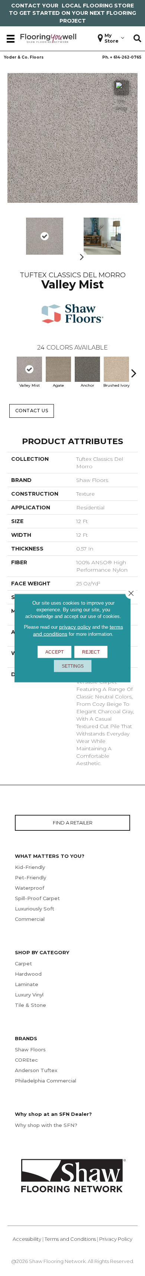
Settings (73, 666)
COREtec (26, 1060)
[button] (137, 38)
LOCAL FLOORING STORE (98, 5)
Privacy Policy (115, 1239)
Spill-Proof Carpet (37, 898)
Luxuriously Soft (34, 909)
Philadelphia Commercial (45, 1081)
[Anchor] (87, 369)
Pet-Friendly (30, 877)
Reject (91, 652)
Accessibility (27, 1239)
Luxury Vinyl (29, 995)
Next (80, 254)
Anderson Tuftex (36, 1070)
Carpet (23, 963)
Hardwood (28, 974)
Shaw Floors (30, 1049)
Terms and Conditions (70, 1239)
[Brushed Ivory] (116, 369)
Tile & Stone (30, 1005)
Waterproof (29, 888)
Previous (11, 369)
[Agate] (58, 369)
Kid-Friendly (30, 867)
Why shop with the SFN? (46, 1125)
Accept (54, 652)
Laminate (26, 984)
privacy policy (75, 627)
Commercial (30, 919)
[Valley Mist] (29, 369)
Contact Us (31, 410)
